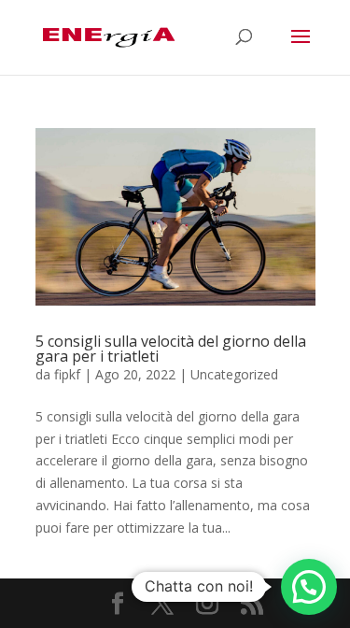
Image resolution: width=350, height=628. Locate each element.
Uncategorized (234, 374)
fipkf (67, 374)
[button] (309, 587)
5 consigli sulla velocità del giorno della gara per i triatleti (170, 348)
